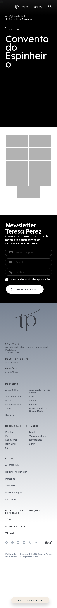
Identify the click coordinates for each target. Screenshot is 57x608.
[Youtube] (36, 543)
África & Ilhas (12, 390)
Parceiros (10, 478)
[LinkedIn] (24, 543)
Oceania (9, 415)
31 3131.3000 (12, 362)
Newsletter (10, 499)
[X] (30, 543)
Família (9, 432)
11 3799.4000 (12, 352)
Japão (8, 408)
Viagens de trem (37, 436)
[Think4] (48, 542)
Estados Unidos (13, 404)
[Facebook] (12, 543)
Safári (32, 443)
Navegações (35, 440)
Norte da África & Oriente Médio (38, 409)
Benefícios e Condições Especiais (22, 511)
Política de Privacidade (11, 555)
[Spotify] (6, 543)
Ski (6, 447)
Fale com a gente (14, 492)
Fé (6, 436)
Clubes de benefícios (20, 526)
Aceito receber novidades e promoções (30, 279)
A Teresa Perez (13, 465)
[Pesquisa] (50, 6)
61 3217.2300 (11, 372)
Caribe (32, 400)
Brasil (8, 400)
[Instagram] (18, 543)
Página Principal (16, 16)
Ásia (31, 396)
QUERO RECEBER (24, 289)
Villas (10, 533)
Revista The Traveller (16, 471)
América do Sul (13, 396)
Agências (10, 485)
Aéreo (9, 519)
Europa (33, 404)
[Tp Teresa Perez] (28, 7)
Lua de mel (11, 440)
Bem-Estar (10, 443)
